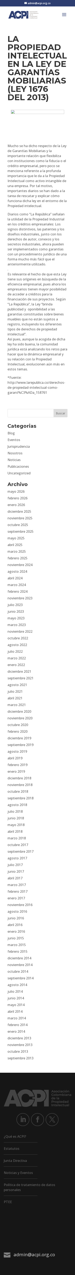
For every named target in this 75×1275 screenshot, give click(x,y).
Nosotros (15, 453)
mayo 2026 (16, 491)
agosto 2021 (17, 684)
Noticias (14, 460)
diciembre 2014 (19, 958)
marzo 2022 (17, 658)
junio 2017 (16, 871)
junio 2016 (16, 918)
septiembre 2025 (21, 531)
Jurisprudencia (19, 446)
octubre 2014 (18, 971)
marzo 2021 (17, 704)
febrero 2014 (18, 1024)
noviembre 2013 (20, 1044)
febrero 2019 (18, 764)
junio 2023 (16, 611)
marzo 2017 (17, 884)
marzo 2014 (17, 1018)
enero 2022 (16, 664)
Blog (11, 433)
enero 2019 (16, 771)
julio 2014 (15, 991)
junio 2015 (16, 938)
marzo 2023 (17, 624)
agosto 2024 (17, 571)
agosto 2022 (17, 644)
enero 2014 (16, 1031)
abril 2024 (15, 578)
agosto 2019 (17, 751)
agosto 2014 (17, 984)
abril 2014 (15, 1011)
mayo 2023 (16, 618)
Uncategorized (19, 473)
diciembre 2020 (19, 711)
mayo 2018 (16, 824)
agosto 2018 (17, 804)
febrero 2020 (18, 731)
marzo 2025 (17, 551)
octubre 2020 (18, 724)
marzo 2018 (17, 838)
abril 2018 (15, 831)
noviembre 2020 (20, 718)
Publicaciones (18, 466)
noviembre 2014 (20, 964)
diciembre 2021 (19, 671)
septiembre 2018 (21, 798)
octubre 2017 (18, 844)
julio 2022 (15, 651)
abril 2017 (15, 878)
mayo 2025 (16, 538)
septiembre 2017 (21, 851)
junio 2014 (16, 998)
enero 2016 (16, 931)
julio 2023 (15, 604)
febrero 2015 (18, 951)
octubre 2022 (18, 638)
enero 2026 (16, 504)
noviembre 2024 (20, 564)
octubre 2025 (18, 524)
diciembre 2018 (19, 778)
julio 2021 (15, 691)
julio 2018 (15, 811)
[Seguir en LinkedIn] (22, 1119)
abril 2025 (15, 544)
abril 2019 (15, 758)
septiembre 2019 (21, 744)
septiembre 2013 (21, 1058)
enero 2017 (16, 898)
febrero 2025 (18, 558)
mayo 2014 (16, 1004)
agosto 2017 (17, 858)
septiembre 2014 (21, 978)
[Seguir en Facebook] (37, 1119)
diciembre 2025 (19, 511)
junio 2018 (16, 818)
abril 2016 (15, 924)
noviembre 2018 (20, 784)
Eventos (14, 440)
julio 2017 (15, 864)
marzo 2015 (17, 944)
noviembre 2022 (20, 631)
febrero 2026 (18, 498)
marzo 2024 (17, 584)
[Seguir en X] (52, 1119)
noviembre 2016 (20, 904)
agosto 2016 (17, 911)
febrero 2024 (18, 591)
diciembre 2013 (19, 1038)
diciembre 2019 (19, 738)
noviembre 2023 (20, 598)
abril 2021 (15, 698)
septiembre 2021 (21, 678)
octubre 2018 (18, 791)
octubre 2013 (18, 1051)
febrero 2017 (18, 891)
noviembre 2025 (20, 518)
